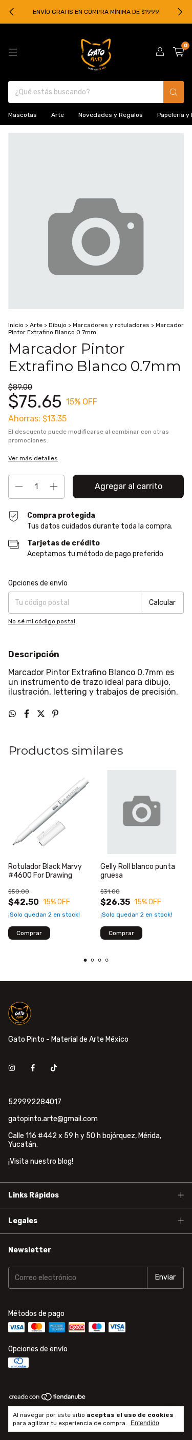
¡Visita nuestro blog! (40, 1161)
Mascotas (22, 114)
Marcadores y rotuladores (111, 325)
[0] (178, 52)
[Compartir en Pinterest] (55, 714)
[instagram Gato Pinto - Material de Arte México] (11, 1068)
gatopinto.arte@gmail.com (53, 1118)
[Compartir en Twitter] (42, 714)
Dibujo (58, 325)
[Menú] (12, 52)
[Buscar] (173, 92)
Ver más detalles (33, 458)
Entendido (145, 1423)
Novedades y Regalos (110, 114)
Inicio (16, 325)
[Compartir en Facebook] (28, 714)
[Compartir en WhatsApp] (13, 714)
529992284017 (34, 1102)
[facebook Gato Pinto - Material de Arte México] (32, 1068)
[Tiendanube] (48, 1399)
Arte (57, 114)
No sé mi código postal (41, 621)
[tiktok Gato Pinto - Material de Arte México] (53, 1068)
